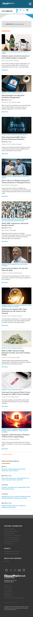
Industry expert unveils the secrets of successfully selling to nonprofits (15, 57)
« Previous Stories (7, 454)
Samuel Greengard (17, 144)
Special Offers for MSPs (11, 541)
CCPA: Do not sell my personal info (14, 598)
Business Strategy (7, 52)
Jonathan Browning (17, 273)
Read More (5, 70)
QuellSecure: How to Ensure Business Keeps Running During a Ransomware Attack (16, 497)
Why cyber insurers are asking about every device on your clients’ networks (15, 479)
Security (25, 134)
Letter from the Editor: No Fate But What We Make (15, 269)
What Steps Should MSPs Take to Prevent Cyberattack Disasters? (14, 138)
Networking (9, 220)
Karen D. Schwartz (14, 60)
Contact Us (7, 585)
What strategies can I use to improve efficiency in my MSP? (14, 506)
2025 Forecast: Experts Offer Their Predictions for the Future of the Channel (14, 311)
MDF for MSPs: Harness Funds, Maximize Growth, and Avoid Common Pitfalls (16, 353)
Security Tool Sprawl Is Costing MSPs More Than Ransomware (16, 488)
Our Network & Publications (12, 535)
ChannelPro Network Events (12, 551)
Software (4, 432)
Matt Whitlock (15, 439)
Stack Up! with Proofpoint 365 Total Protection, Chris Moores (13, 470)
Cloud (14, 305)
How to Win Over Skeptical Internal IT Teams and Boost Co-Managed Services (16, 181)
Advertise (7, 561)
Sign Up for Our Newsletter (12, 539)
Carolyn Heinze (14, 185)
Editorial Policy (8, 596)
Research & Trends (13, 306)
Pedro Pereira (15, 397)
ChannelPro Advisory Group (11, 537)
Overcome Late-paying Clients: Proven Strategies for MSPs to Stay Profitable (16, 393)
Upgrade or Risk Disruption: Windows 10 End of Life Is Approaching (16, 436)
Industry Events (6, 219)
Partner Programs (19, 220)
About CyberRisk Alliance (11, 531)
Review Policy (8, 587)
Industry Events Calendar (11, 553)
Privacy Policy (8, 591)
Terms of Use (8, 589)
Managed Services (17, 52)
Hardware (15, 429)
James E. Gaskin (16, 357)
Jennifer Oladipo (16, 102)
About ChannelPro (9, 529)
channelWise (13, 230)
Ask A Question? (8, 544)
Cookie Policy (8, 593)
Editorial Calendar (9, 533)
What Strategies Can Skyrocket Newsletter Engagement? (13, 96)
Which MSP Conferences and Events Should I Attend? (15, 224)
